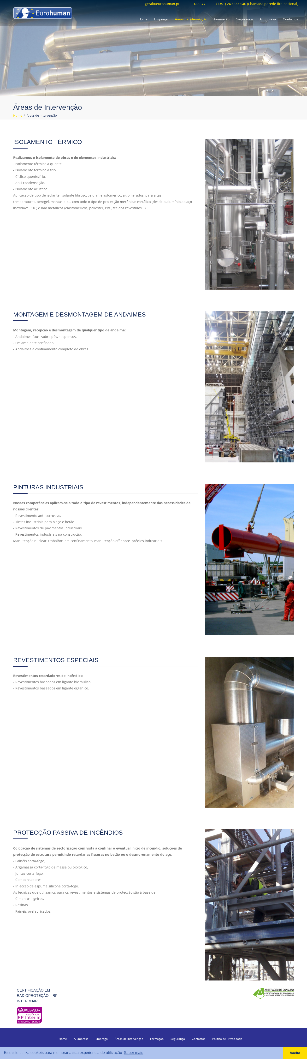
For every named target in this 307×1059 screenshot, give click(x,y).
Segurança (244, 19)
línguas (199, 4)
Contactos (290, 19)
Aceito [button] (295, 1053)
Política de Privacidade (227, 1039)
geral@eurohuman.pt (162, 4)
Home (143, 19)
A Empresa (268, 19)
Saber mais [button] (133, 1053)
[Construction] (42, 12)
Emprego (161, 19)
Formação (222, 19)
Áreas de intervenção (191, 19)
